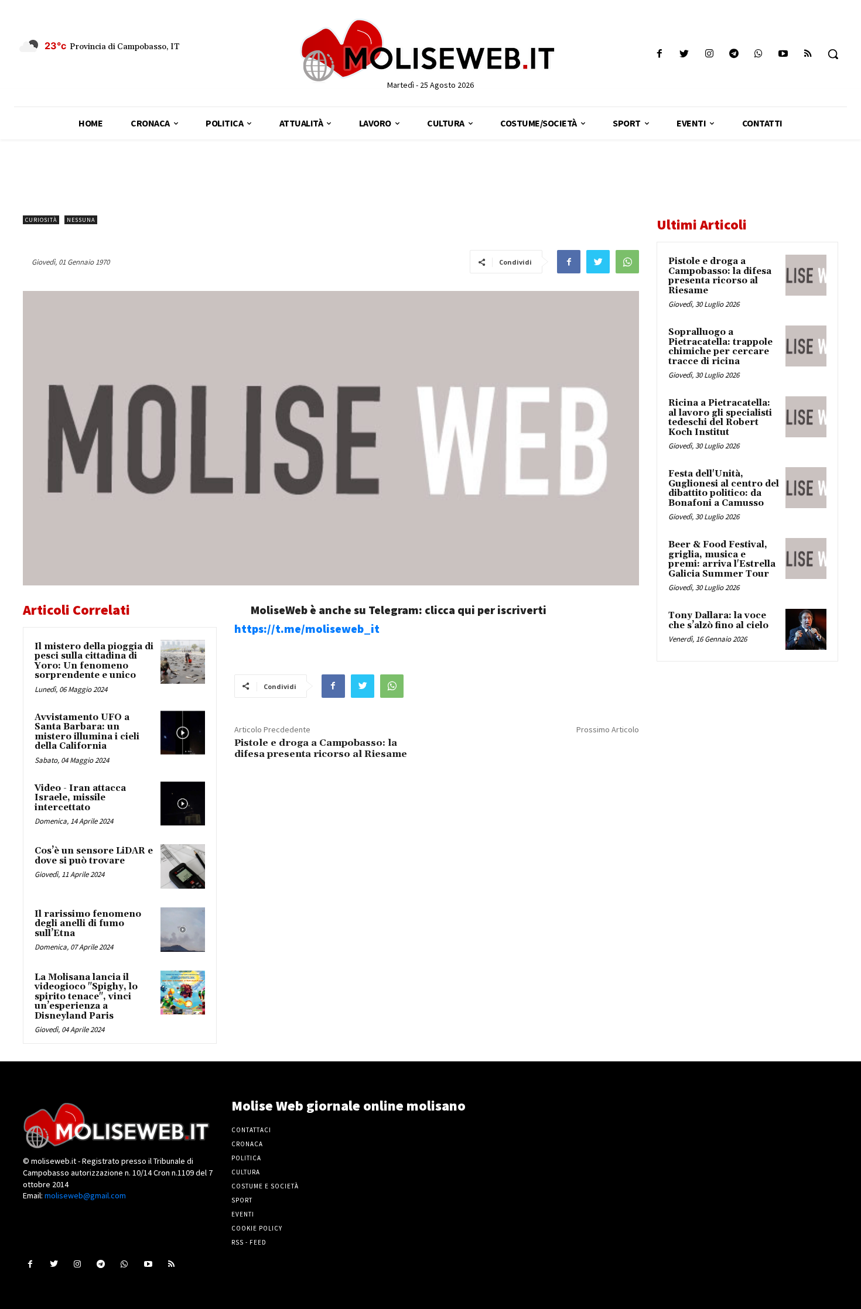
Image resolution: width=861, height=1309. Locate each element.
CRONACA (247, 1144)
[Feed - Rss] (808, 54)
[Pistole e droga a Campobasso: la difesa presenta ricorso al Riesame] (805, 275)
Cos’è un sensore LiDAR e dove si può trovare (94, 855)
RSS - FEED (248, 1242)
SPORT (241, 1200)
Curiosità (41, 220)
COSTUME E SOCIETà (265, 1186)
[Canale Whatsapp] (758, 54)
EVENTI (242, 1214)
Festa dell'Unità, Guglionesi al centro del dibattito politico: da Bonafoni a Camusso (723, 488)
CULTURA (245, 1172)
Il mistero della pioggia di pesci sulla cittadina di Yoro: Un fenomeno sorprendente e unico (94, 661)
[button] (833, 54)
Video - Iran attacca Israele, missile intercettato (80, 798)
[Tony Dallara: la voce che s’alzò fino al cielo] (805, 629)
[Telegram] (734, 54)
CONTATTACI (251, 1130)
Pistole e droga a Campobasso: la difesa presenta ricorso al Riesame (320, 748)
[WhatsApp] (627, 261)
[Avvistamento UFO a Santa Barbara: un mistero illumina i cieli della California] (182, 733)
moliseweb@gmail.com (85, 1195)
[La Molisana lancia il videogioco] (182, 993)
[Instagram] (709, 54)
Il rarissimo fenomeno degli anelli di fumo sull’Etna (88, 924)
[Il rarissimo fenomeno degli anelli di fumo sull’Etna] (182, 929)
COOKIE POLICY (256, 1228)
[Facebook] (660, 54)
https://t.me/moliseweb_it (307, 628)
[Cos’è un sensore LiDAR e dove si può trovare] (182, 866)
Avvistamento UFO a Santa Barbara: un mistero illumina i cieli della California (87, 732)
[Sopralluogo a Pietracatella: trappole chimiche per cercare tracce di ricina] (805, 345)
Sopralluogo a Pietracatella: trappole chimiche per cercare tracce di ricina (720, 347)
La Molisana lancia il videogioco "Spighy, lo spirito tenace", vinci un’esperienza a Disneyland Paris (86, 997)
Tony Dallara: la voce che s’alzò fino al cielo (718, 620)
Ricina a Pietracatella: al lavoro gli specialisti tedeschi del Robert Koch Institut (720, 418)
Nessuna (81, 220)
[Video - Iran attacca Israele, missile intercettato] (182, 804)
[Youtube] (783, 54)
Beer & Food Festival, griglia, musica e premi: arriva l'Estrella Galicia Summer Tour (721, 559)
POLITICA (246, 1158)
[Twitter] (684, 54)
